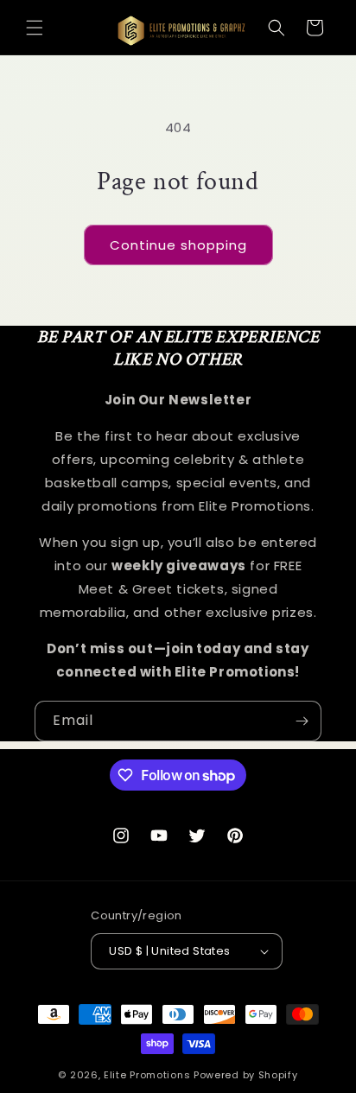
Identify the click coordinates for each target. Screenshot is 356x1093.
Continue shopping (178, 245)
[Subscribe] (302, 721)
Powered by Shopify (246, 1075)
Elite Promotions (147, 1075)
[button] (35, 28)
